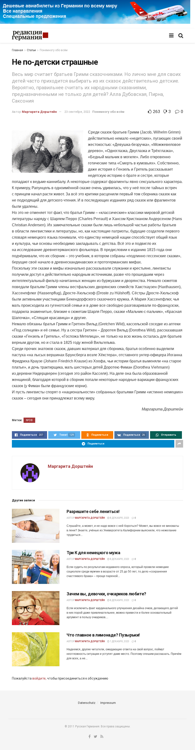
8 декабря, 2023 (119, 518)
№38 (29, 420)
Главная (17, 50)
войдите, (39, 678)
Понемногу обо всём (54, 50)
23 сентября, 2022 (77, 111)
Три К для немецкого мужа (93, 552)
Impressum (108, 703)
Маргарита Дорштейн (39, 111)
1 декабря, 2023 (119, 641)
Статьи (31, 50)
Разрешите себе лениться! (93, 511)
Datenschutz (86, 703)
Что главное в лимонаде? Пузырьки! (103, 634)
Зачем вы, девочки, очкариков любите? (106, 593)
